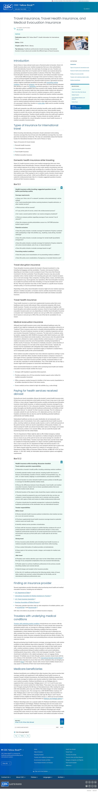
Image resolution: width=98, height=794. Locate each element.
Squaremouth (32, 607)
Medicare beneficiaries (75, 80)
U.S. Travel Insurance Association (24, 599)
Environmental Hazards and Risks (42, 760)
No (28, 736)
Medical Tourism (75, 95)
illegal (22, 662)
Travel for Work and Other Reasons (74, 757)
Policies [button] (33, 777)
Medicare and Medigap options (53, 698)
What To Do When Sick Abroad (79, 92)
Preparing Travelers (38, 754)
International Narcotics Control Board (51, 658)
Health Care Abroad (76, 89)
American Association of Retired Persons (27, 602)
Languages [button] (47, 777)
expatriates (32, 86)
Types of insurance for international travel (79, 67)
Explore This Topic (21, 9)
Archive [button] (60, 777)
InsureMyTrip (20, 607)
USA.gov (95, 790)
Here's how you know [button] (83, 1)
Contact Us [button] (5, 777)
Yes (16, 736)
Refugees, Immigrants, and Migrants (74, 760)
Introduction (73, 64)
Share (61, 727)
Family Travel (75, 102)
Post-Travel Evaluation (71, 762)
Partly (22, 736)
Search (87, 9)
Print (57, 727)
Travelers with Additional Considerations (43, 757)
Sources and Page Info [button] (22, 727)
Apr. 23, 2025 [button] (20, 29)
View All (5, 763)
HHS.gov (89, 790)
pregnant (31, 84)
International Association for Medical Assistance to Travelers (32, 596)
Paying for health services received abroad (79, 70)
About (35, 749)
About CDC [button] (20, 777)
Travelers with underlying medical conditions (27, 623)
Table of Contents (38, 752)
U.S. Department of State (22, 592)
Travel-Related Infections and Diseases (78, 98)
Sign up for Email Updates (41, 771)
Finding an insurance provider (77, 74)
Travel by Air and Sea (71, 754)
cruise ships (41, 103)
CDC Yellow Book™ (24, 5)
